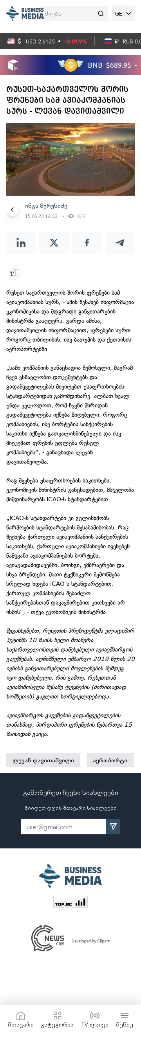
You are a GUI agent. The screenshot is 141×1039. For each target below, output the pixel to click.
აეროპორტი (110, 760)
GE (118, 13)
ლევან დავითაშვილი (43, 760)
